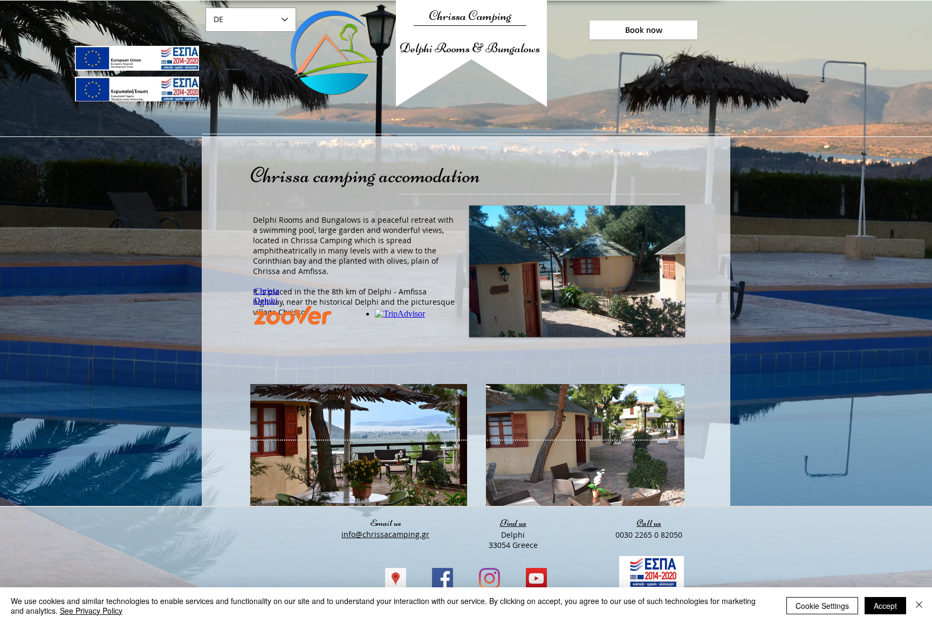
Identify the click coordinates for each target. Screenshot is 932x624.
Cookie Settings (822, 605)
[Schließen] (919, 605)
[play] (668, 321)
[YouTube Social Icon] (536, 578)
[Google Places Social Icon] (395, 578)
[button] (358, 445)
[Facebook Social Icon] (442, 578)
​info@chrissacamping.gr (385, 534)
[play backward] (263, 445)
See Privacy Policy (91, 610)
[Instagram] (489, 578)
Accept (885, 605)
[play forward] (670, 445)
